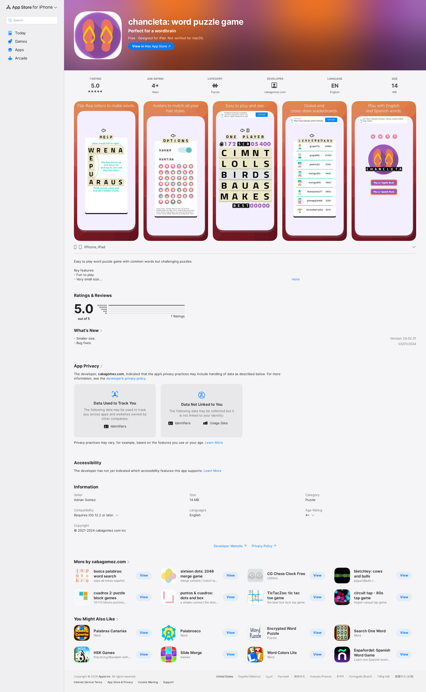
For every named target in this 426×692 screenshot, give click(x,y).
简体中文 (299, 676)
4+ (307, 515)
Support (168, 682)
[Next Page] (421, 644)
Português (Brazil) (360, 676)
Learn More (214, 442)
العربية (269, 676)
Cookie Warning (148, 682)
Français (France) (321, 676)
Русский (283, 676)
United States (224, 676)
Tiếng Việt (383, 676)
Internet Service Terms (88, 682)
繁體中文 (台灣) (404, 676)
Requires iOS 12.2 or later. (94, 515)
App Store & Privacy (120, 682)
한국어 (340, 676)
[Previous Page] (69, 644)
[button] (31, 33)
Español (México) (249, 676)
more (296, 279)
